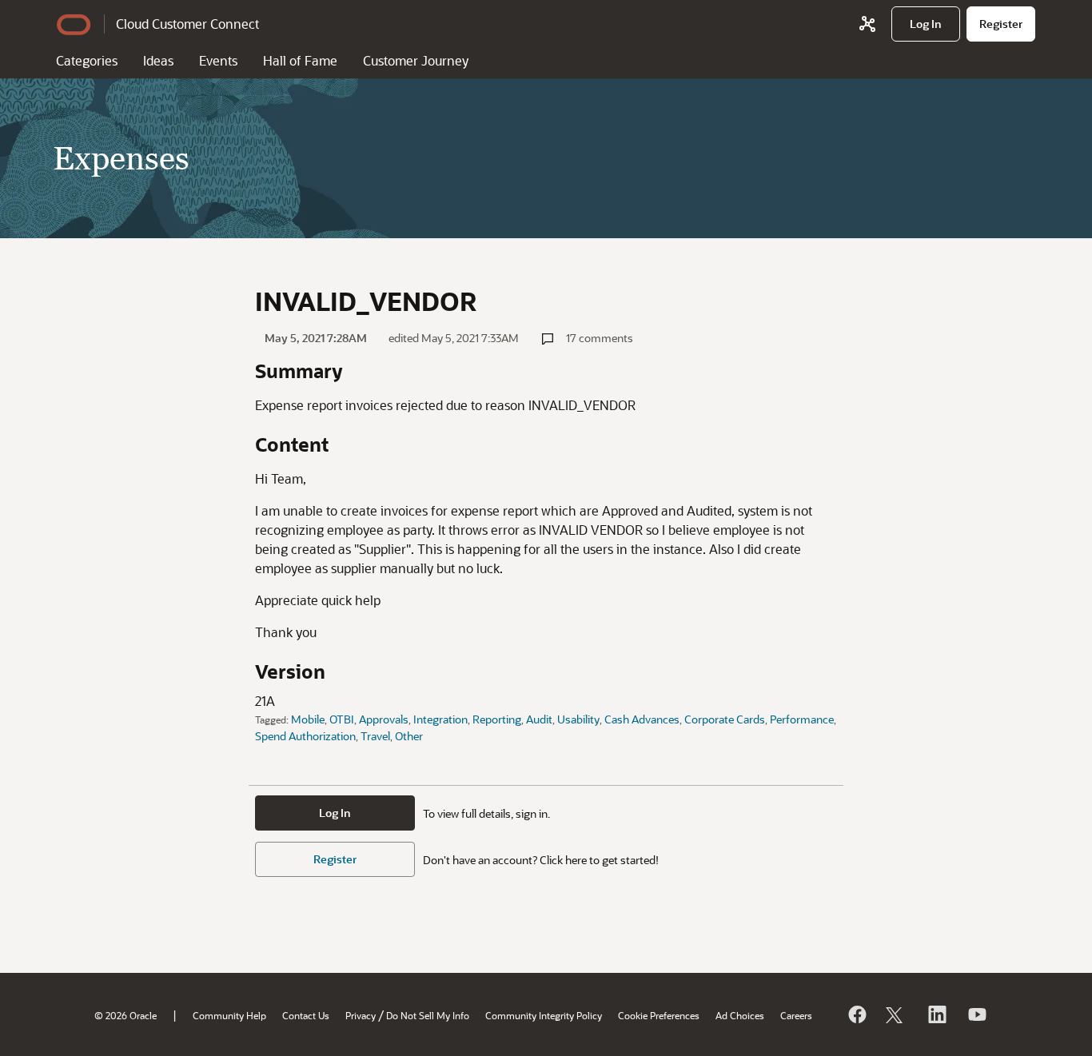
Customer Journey (415, 60)
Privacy (360, 1015)
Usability (578, 719)
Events (218, 60)
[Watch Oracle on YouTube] (976, 1014)
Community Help (229, 1015)
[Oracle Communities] (867, 24)
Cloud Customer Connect (187, 23)
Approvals (384, 719)
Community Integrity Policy (543, 1015)
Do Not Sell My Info (427, 1015)
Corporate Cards (724, 719)
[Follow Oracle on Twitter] (896, 1014)
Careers (796, 1015)
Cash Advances (642, 719)
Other (409, 735)
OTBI (341, 719)
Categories (87, 60)
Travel (375, 735)
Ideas (158, 60)
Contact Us (305, 1015)
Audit (539, 719)
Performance (802, 719)
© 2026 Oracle (125, 1015)
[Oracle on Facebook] (856, 1014)
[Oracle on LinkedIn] (936, 1014)
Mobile (308, 719)
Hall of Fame (300, 60)
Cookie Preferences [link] (658, 1015)
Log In (335, 812)
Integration (440, 719)
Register (335, 859)
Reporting (496, 719)
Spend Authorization (305, 735)
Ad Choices (739, 1015)
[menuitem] (925, 24)
